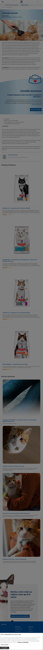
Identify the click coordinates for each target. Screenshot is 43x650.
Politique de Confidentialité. (23, 642)
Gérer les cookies (4, 644)
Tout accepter (4, 647)
